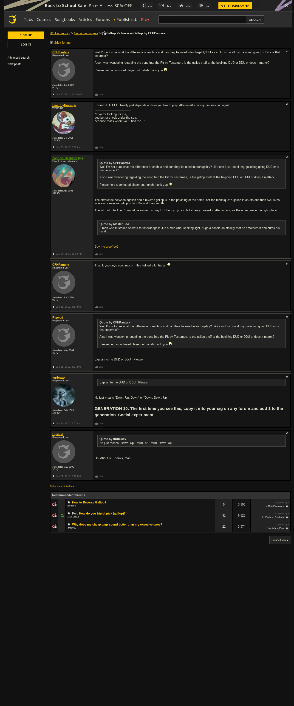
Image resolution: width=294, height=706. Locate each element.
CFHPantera (60, 52)
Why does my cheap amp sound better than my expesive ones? (117, 524)
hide (211, 507)
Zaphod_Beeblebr (64, 158)
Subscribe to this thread (62, 486)
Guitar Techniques (86, 33)
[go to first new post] (69, 502)
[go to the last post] (287, 506)
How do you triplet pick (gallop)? (102, 513)
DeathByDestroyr (64, 105)
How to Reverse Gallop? (89, 502)
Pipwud (57, 317)
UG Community (60, 33)
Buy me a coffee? (106, 246)
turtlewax (58, 377)
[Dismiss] (286, 5)
